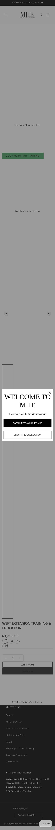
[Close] (49, 392)
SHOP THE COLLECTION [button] (28, 435)
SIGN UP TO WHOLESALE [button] (27, 423)
